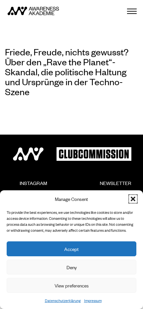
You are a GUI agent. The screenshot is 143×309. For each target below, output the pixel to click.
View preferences (72, 285)
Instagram (29, 185)
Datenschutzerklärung (63, 300)
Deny (72, 267)
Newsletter (111, 185)
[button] (133, 199)
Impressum (93, 300)
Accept (71, 248)
